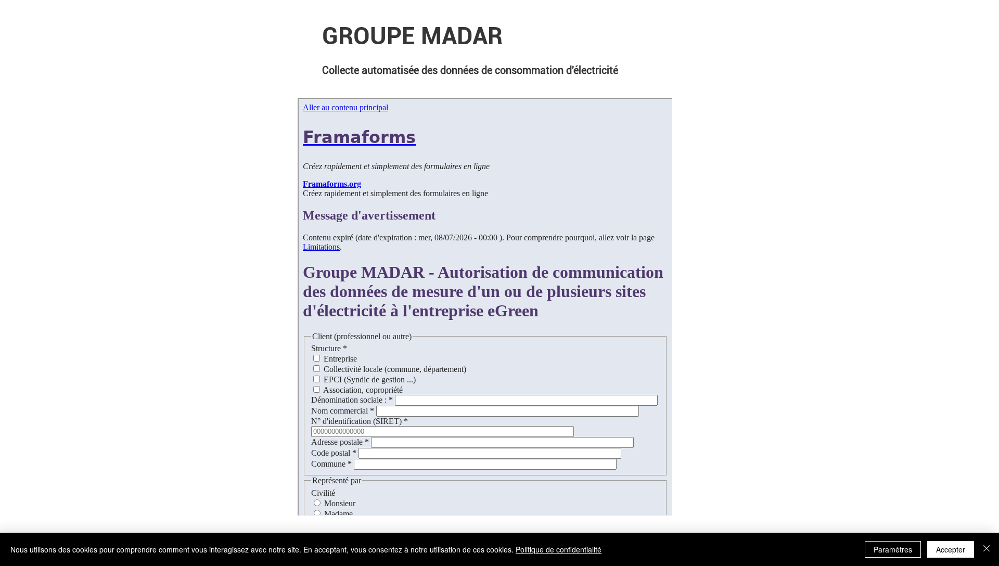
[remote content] (485, 308)
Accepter (950, 549)
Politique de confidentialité (558, 549)
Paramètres (893, 549)
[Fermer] (986, 549)
